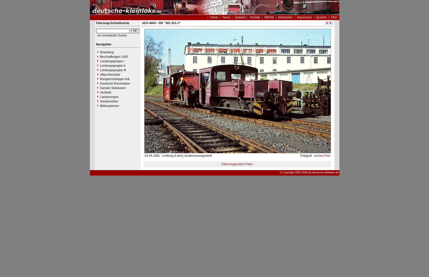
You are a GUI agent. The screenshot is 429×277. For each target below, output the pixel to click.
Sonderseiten (109, 101)
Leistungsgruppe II (112, 65)
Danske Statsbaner (113, 88)
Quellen (321, 17)
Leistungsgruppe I (112, 61)
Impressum (304, 17)
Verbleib (105, 92)
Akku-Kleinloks (110, 74)
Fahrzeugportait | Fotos (237, 164)
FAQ (334, 17)
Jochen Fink (321, 155)
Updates (240, 17)
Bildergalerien (109, 106)
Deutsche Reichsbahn (115, 83)
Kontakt (255, 17)
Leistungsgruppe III (113, 70)
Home (214, 17)
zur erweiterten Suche (112, 35)
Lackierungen (109, 97)
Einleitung (107, 52)
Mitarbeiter (285, 17)
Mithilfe (269, 17)
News (226, 17)
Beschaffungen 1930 (114, 57)
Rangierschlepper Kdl (115, 79)
